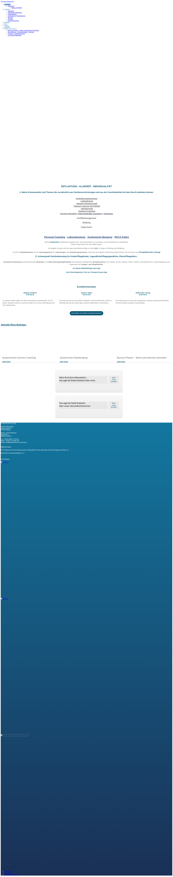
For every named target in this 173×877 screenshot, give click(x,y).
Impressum (7, 873)
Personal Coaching (54, 237)
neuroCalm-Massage (14, 35)
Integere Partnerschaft (86, 203)
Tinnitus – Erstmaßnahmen (16, 33)
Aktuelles (7, 27)
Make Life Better (17, 8)
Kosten (6, 25)
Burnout (10, 17)
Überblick (11, 11)
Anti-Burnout (87, 208)
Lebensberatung (76, 237)
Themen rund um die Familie (87, 206)
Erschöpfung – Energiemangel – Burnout (21, 32)
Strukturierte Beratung (15, 12)
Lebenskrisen (12, 14)
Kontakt (6, 22)
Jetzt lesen (6, 362)
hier (105, 272)
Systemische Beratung (99, 237)
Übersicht (11, 6)
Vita (5, 24)
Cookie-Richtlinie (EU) (11, 874)
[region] (86, 110)
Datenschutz (8, 871)
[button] (86, 178)
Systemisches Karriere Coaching (19, 357)
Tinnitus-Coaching (86, 211)
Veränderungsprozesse (86, 198)
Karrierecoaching (13, 20)
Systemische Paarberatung (16, 16)
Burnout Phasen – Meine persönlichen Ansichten (23, 30)
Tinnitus (10, 19)
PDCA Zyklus (121, 237)
